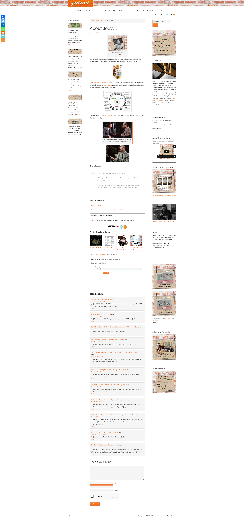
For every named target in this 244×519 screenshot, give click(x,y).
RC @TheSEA (117, 11)
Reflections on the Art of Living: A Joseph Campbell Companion (109, 210)
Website (116, 490)
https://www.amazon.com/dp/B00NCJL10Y (164, 195)
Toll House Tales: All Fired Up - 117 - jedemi (104, 432)
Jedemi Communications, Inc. (156, 516)
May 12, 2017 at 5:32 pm (97, 341)
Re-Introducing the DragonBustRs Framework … (73, 32)
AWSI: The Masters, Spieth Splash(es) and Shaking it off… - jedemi (111, 400)
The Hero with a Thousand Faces (100, 82)
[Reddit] (3, 32)
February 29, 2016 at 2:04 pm (98, 417)
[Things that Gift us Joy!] (75, 121)
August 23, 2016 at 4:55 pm (97, 371)
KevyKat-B (168, 318)
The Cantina (150, 11)
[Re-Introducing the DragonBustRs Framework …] (75, 26)
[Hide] (1, 44)
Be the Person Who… (74, 79)
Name (115, 483)
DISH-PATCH (79, 11)
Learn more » (156, 108)
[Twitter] (3, 21)
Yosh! (88, 11)
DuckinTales (96, 11)
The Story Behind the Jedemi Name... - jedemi (105, 445)
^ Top (69, 516)
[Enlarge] (174, 206)
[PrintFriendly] (121, 227)
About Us (159, 11)
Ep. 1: (91, 220)
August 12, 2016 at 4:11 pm (97, 386)
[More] (125, 227)
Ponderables (122, 254)
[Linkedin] (3, 25)
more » (69, 44)
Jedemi (80, 3)
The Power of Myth (106, 115)
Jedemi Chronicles (101, 254)
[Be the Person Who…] (75, 74)
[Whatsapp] (3, 29)
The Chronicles (128, 11)
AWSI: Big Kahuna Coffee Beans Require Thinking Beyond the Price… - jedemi (115, 352)
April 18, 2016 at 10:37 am (97, 402)
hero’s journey (108, 85)
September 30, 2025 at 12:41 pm (98, 301)
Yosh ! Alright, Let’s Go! (75, 56)
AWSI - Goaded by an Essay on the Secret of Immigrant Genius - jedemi (113, 415)
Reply (92, 308)
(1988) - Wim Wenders (163, 221)
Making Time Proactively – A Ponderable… (72, 103)
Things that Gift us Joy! (75, 126)
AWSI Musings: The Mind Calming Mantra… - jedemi (107, 339)
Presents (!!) (139, 11)
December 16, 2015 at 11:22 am (98, 434)
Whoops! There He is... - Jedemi (101, 314)
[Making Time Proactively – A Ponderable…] (75, 97)
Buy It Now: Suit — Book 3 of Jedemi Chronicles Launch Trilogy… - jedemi (114, 327)
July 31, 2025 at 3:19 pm (96, 316)
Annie (102, 33)
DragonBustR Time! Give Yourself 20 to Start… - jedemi (108, 385)
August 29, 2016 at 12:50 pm (97, 356)
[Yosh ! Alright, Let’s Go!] (75, 52)
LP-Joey (116, 254)
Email (115, 486)
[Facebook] (3, 17)
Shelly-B (154, 320)
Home (71, 11)
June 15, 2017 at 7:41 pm (97, 329)
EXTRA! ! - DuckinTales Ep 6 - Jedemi (103, 299)
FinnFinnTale (106, 11)
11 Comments (108, 33)
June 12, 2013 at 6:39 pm (97, 447)
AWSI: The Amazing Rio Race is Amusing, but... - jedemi (108, 370)
